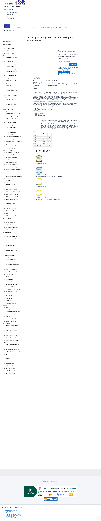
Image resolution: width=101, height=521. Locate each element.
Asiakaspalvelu (9, 511)
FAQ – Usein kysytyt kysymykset (13, 514)
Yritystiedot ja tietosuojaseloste (13, 515)
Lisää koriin (73, 64)
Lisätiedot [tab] (38, 78)
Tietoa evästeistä (10, 516)
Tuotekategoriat (11, 27)
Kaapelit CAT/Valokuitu (19, 27)
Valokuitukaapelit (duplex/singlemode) (32, 27)
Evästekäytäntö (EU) (11, 517)
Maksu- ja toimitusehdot (11, 510)
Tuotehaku (6, 30)
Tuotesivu (48, 90)
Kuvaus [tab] (37, 77)
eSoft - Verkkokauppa (12, 6)
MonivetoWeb (9, 513)
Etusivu (5, 27)
